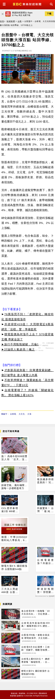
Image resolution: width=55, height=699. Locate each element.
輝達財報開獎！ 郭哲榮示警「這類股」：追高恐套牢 (45, 591)
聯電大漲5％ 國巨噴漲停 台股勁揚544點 (14, 567)
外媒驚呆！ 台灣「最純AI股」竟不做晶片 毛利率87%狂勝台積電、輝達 (45, 510)
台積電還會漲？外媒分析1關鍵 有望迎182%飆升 (45, 562)
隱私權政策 (43, 693)
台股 (20, 21)
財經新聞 (11, 21)
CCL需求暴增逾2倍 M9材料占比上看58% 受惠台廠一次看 (9, 510)
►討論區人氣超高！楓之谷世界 (19, 350)
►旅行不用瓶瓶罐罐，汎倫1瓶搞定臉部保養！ (21, 345)
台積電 (13, 414)
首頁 (2, 21)
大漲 (29, 414)
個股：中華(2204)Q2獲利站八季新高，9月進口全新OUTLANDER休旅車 (14, 539)
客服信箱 (14, 693)
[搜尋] (50, 6)
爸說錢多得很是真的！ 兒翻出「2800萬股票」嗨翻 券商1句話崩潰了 (45, 481)
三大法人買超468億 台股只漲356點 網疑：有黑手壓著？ (9, 591)
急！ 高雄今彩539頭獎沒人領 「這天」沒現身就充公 (14, 458)
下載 (49, 13)
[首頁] (27, 4)
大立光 (22, 414)
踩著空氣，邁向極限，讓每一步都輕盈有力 (14, 487)
